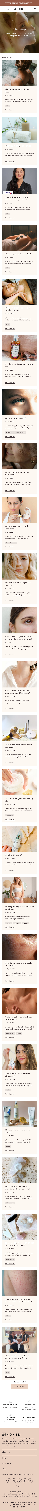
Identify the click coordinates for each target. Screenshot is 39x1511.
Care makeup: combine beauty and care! (19, 746)
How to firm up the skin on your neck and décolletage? (17, 692)
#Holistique (9, 432)
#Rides (8, 1090)
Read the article (10, 110)
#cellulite (8, 923)
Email (5, 1469)
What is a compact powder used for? (17, 527)
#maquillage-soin (20, 432)
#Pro (7, 106)
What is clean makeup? (15, 418)
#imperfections (10, 1034)
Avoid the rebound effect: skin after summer (18, 1018)
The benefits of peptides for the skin (18, 1131)
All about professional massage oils (19, 365)
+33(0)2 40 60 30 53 (27, 1497)
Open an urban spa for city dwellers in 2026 (17, 309)
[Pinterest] (14, 1480)
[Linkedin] (30, 1480)
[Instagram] (19, 1480)
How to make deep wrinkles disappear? (17, 1075)
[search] (8, 9)
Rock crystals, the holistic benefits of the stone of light (18, 1188)
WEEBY (19, 1492)
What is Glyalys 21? (13, 855)
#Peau (19, 1034)
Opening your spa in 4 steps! (18, 146)
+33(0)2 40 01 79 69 (19, 1507)
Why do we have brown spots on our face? (18, 964)
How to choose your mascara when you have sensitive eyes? (18, 638)
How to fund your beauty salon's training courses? (16, 198)
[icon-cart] (34, 9)
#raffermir (25, 923)
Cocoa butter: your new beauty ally (19, 800)
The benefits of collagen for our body (17, 584)
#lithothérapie (10, 1203)
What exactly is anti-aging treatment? (17, 473)
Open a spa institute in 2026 (18, 254)
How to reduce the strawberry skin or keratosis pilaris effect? (19, 1300)
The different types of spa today (17, 91)
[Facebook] (8, 1480)
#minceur (17, 923)
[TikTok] (25, 1480)
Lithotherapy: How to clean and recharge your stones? (19, 1244)
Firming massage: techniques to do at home (19, 908)
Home (4, 57)
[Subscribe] (34, 1469)
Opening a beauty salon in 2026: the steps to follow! (17, 1357)
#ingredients (9, 815)
